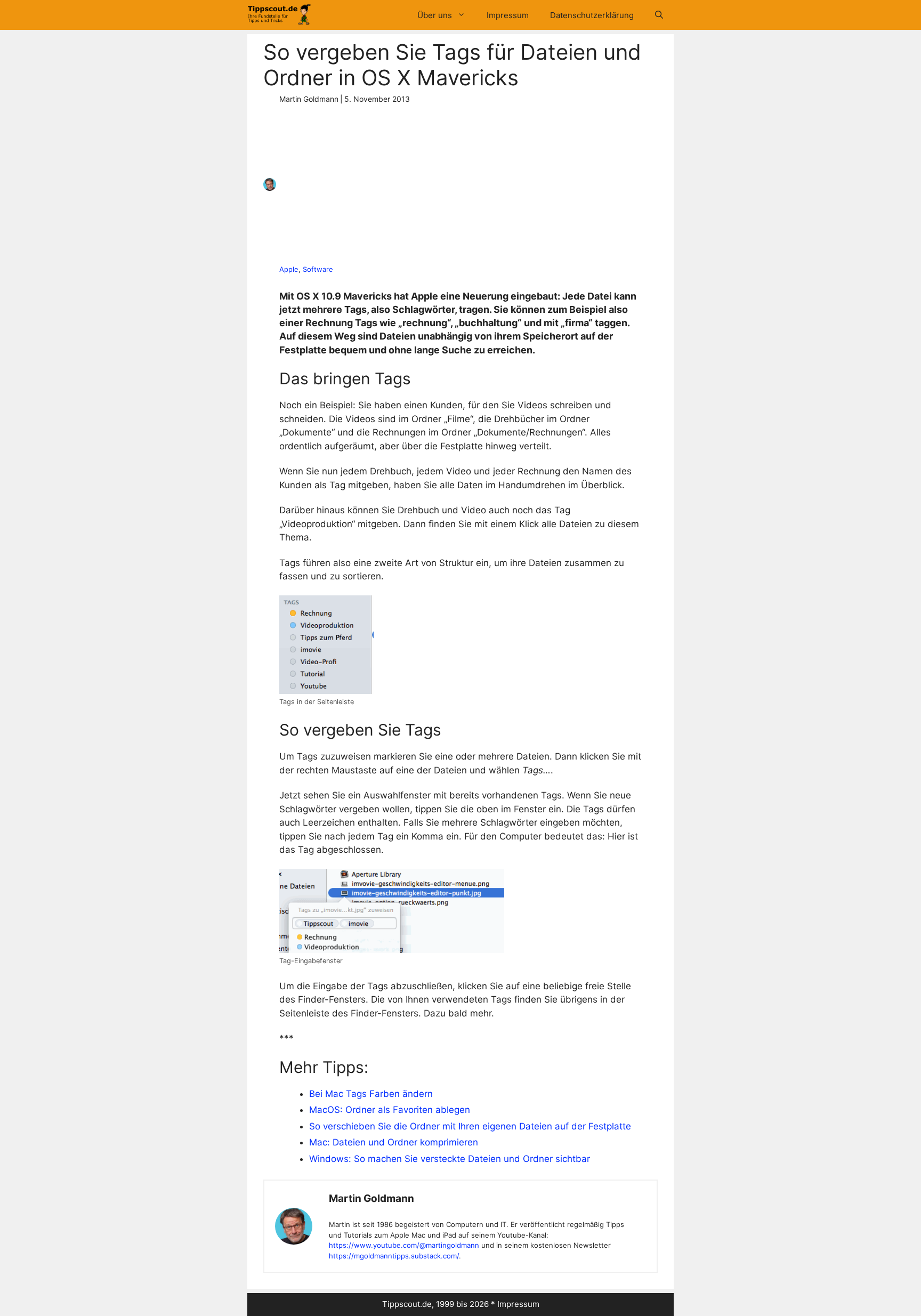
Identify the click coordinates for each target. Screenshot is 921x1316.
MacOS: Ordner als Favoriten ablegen (389, 1109)
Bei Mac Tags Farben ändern (371, 1093)
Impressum (508, 15)
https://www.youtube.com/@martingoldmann (404, 1245)
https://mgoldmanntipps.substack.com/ (394, 1256)
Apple (288, 269)
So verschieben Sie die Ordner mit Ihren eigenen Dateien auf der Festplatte (470, 1126)
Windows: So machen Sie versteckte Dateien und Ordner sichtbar (449, 1158)
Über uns (434, 15)
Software (318, 269)
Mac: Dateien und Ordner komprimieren (393, 1142)
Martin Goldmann (371, 1198)
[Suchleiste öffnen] (659, 15)
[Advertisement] (456, 184)
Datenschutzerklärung (592, 15)
